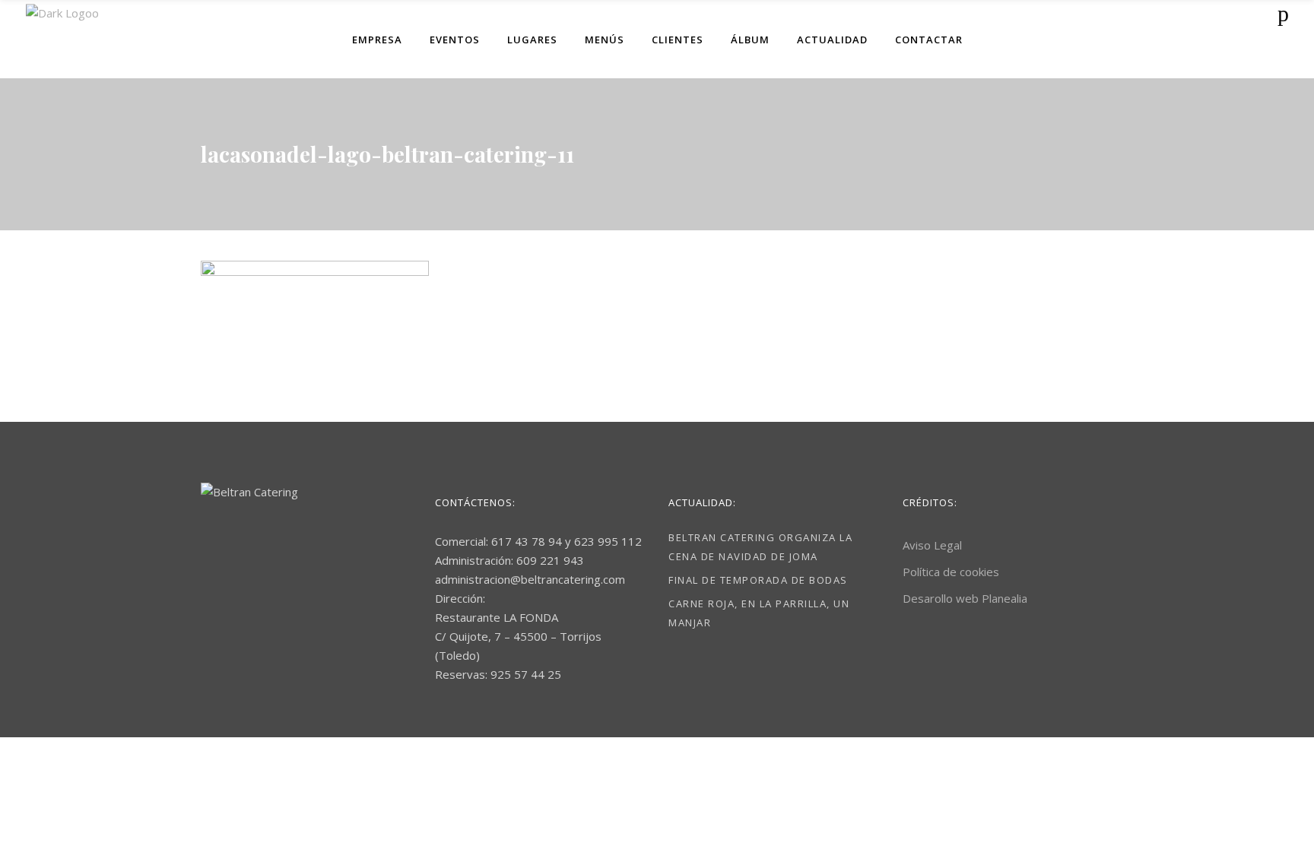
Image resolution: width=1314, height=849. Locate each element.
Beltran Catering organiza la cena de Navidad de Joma (760, 547)
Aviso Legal (932, 545)
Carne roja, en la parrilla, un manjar (758, 613)
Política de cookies (951, 571)
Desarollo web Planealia (965, 598)
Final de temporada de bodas (758, 580)
